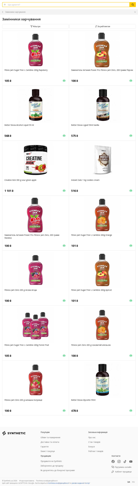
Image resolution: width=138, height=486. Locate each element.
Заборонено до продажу (52, 465)
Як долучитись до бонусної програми (58, 470)
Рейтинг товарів (95, 451)
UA (128, 482)
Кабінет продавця (123, 471)
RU (133, 482)
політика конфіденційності (58, 483)
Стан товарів (94, 442)
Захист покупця (48, 451)
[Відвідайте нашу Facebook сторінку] (113, 461)
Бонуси (91, 446)
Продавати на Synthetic (51, 461)
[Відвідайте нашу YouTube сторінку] (131, 461)
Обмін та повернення (50, 437)
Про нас (92, 437)
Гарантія (45, 446)
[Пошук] (133, 4)
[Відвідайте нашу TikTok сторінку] (125, 461)
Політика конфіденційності (47, 481)
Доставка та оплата (50, 442)
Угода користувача (26, 481)
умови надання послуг (81, 483)
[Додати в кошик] (64, 80)
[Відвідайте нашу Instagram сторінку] (119, 461)
